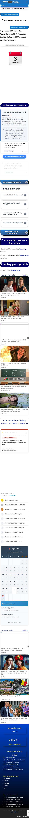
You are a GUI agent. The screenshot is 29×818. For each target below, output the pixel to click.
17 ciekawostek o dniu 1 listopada (14, 527)
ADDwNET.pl (14, 812)
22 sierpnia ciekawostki (11, 500)
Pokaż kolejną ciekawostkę (15, 156)
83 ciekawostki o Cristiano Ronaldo (14, 760)
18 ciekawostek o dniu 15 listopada (15, 509)
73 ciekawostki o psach (11, 762)
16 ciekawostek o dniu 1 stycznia (14, 532)
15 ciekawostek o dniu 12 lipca (13, 537)
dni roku (11, 8)
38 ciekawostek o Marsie (12, 799)
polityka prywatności (23, 816)
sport (5, 788)
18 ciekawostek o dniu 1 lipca (13, 514)
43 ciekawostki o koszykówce (13, 769)
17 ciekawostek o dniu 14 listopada (15, 523)
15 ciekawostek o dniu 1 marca (13, 541)
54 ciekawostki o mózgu (11, 767)
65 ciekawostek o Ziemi (11, 764)
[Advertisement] (14, 83)
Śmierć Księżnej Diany (7, 614)
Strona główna (5, 8)
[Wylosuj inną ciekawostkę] (26, 433)
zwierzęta (7, 778)
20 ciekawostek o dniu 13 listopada (15, 504)
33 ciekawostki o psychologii (13, 801)
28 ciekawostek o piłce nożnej (13, 804)
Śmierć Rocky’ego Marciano (8, 608)
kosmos (6, 780)
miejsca (6, 783)
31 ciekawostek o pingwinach (13, 797)
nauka (6, 785)
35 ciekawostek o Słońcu (12, 806)
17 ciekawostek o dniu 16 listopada (15, 518)
